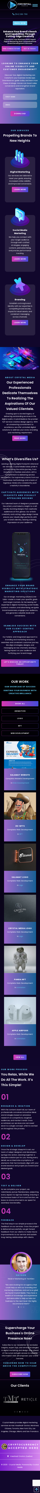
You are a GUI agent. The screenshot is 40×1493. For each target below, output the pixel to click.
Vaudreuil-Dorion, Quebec (21, 1456)
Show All (20, 703)
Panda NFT (20, 979)
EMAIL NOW (20, 23)
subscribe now (20, 1374)
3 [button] (23, 1307)
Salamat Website (20, 775)
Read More (19, 438)
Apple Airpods (20, 1030)
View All (20, 1057)
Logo (20, 718)
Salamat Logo (20, 877)
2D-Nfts (20, 826)
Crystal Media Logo (20, 928)
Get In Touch (30, 49)
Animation (20, 711)
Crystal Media (15, 1464)
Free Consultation (11, 49)
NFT (20, 726)
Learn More (20, 189)
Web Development (20, 733)
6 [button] (27, 1411)
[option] (21, 1280)
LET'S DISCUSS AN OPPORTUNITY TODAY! (20, 663)
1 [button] (18, 1307)
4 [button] (22, 1411)
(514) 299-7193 (21, 14)
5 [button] (25, 1411)
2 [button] (21, 1307)
